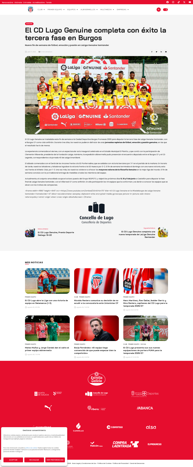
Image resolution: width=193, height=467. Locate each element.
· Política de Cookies (104, 463)
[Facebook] (152, 52)
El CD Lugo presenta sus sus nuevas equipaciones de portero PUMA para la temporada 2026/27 (142, 350)
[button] (44, 9)
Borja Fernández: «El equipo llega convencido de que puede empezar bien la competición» (95, 350)
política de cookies (31, 448)
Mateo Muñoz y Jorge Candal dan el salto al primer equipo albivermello (47, 349)
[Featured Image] (47, 281)
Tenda (48, 2)
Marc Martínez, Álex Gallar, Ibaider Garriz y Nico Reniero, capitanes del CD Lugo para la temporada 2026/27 (145, 303)
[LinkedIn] (161, 52)
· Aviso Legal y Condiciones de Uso (83, 463)
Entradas (27, 2)
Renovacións (7, 2)
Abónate (18, 2)
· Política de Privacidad (120, 463)
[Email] (166, 52)
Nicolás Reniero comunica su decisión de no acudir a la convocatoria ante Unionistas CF (96, 301)
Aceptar (13, 460)
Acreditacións (39, 2)
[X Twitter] (156, 52)
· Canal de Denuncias (136, 463)
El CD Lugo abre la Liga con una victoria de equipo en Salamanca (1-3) (46, 301)
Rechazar (34, 460)
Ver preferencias (55, 460)
